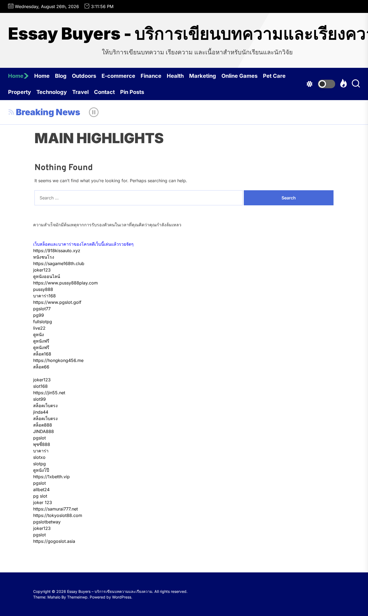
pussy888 (43, 289)
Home (15, 76)
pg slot (40, 496)
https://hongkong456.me (58, 360)
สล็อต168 (42, 354)
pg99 (38, 315)
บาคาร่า (40, 450)
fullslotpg (42, 321)
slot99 (39, 399)
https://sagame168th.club (58, 263)
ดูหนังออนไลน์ (46, 276)
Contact (104, 92)
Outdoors (84, 76)
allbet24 (41, 489)
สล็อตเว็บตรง (45, 405)
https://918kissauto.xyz (56, 250)
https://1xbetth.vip (51, 476)
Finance (151, 76)
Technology (51, 92)
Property (19, 92)
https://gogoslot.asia (54, 541)
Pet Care (274, 76)
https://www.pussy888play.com (65, 283)
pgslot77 (42, 308)
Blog (61, 76)
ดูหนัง (38, 334)
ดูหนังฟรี (41, 341)
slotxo (39, 457)
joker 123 (42, 502)
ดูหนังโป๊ (41, 470)
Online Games (239, 76)
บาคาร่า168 (44, 295)
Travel (80, 92)
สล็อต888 (42, 425)
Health (175, 76)
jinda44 (40, 412)
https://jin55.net (49, 392)
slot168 (40, 386)
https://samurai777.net (55, 509)
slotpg (39, 463)
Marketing (202, 76)
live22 (39, 328)
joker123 (42, 270)
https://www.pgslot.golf (57, 302)
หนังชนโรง (43, 257)
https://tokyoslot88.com (57, 515)
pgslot (39, 438)
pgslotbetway (47, 522)
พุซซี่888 (41, 444)
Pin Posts (132, 92)
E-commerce (118, 76)
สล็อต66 (41, 366)
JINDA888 (43, 431)
